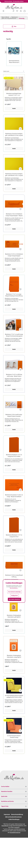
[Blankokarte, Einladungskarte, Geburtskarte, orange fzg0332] (14, 645)
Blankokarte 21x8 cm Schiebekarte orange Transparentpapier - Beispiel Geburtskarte (14, 215)
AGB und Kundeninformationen (13, 817)
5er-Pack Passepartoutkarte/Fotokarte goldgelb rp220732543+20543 (14, 696)
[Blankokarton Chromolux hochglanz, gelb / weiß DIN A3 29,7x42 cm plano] (14, 124)
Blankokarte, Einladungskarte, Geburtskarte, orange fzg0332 (14, 656)
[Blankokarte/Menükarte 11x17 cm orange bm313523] (14, 525)
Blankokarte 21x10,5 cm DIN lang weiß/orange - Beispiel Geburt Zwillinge (14, 375)
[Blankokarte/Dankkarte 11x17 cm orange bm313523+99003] (14, 445)
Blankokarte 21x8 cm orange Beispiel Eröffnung (14, 576)
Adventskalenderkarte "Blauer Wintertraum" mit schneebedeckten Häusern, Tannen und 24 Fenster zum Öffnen (14, 62)
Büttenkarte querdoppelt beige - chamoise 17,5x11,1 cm (14, 94)
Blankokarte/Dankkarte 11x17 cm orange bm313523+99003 (14, 455)
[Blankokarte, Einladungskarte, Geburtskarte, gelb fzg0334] (14, 605)
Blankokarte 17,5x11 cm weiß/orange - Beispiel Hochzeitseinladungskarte (14, 335)
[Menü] (3, 11)
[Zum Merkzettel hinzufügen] (20, 88)
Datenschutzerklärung (17, 814)
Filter (15, 26)
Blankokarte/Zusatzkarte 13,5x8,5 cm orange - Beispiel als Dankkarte (14, 495)
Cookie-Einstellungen (14, 819)
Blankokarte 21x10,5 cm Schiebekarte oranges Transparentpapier (14, 255)
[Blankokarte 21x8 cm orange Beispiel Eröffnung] (14, 565)
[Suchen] (13, 11)
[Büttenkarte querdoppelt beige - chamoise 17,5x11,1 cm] (14, 83)
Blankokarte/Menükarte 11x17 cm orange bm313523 (14, 535)
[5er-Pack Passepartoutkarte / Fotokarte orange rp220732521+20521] (14, 726)
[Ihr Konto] (21, 11)
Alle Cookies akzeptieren (14, 599)
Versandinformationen (15, 832)
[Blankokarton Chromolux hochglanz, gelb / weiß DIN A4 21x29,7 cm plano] (14, 164)
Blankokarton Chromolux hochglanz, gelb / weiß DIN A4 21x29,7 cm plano (14, 174)
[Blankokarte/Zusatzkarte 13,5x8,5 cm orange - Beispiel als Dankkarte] (14, 485)
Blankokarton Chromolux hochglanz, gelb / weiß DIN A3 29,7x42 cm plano (14, 134)
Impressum (7, 814)
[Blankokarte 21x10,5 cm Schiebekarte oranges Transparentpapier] (14, 244)
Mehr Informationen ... (14, 588)
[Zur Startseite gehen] (14, 6)
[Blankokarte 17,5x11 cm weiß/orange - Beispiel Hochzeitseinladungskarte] (14, 324)
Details (14, 108)
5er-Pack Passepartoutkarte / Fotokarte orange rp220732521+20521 (14, 736)
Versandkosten (5, 825)
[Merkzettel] (17, 11)
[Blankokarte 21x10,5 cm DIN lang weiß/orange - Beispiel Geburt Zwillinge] (14, 364)
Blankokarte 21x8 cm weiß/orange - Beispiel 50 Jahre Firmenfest (14, 415)
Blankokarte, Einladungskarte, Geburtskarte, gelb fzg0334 (14, 616)
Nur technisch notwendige (14, 591)
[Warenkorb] (24, 11)
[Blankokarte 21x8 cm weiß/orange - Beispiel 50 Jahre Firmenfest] (14, 404)
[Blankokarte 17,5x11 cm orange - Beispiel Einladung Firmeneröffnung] (14, 284)
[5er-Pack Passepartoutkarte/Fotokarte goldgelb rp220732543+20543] (14, 685)
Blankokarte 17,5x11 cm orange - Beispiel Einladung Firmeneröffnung (14, 295)
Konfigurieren (14, 595)
